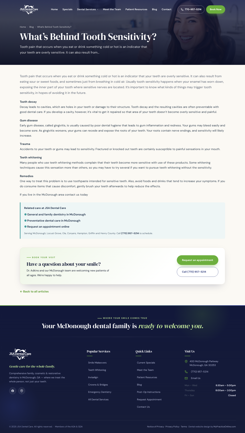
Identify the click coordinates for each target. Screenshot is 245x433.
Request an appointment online (48, 226)
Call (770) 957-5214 (194, 271)
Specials (67, 9)
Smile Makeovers (97, 362)
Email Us (195, 378)
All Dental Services (98, 399)
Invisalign (93, 377)
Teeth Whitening (97, 369)
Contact (166, 9)
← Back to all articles (34, 291)
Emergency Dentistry (99, 391)
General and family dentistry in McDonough (56, 214)
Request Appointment (149, 399)
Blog (154, 9)
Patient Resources (136, 9)
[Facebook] (12, 390)
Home (54, 9)
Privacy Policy (172, 426)
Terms (184, 426)
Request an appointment (197, 260)
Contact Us (143, 406)
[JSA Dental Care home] (29, 9)
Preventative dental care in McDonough (53, 220)
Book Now (216, 9)
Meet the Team (112, 9)
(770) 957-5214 (130, 233)
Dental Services (86, 9)
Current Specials (146, 362)
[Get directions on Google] (21, 390)
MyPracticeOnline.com (225, 426)
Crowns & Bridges (98, 384)
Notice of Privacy (155, 426)
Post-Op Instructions (148, 391)
